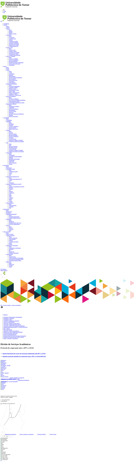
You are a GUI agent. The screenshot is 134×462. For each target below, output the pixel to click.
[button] (1, 460)
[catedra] (3, 388)
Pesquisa (4, 269)
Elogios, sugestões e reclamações (10, 338)
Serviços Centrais (13, 134)
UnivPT (5, 25)
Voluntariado (12, 160)
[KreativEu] (3, 385)
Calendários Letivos (7, 319)
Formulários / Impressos (8, 318)
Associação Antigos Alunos (15, 260)
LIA (10, 175)
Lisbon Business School (14, 101)
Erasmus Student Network (15, 218)
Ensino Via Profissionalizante (9, 334)
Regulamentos (12, 110)
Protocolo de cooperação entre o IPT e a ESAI (13, 337)
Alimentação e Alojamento (12, 245)
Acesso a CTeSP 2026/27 (9, 322)
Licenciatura (11, 73)
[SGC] (2, 384)
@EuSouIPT (9, 152)
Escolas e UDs (9, 47)
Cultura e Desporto (10, 235)
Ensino (4, 66)
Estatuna (11, 240)
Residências (11, 251)
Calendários (11, 107)
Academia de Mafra (13, 87)
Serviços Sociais (12, 111)
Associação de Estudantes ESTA (16, 259)
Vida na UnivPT (7, 231)
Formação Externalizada (11, 83)
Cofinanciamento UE (13, 46)
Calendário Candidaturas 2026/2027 (11, 321)
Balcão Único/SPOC (13, 116)
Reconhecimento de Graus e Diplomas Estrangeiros (14, 336)
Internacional (6, 209)
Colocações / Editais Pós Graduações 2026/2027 (14, 326)
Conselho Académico (13, 42)
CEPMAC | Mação (13, 93)
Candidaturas (6, 23)
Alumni (10, 164)
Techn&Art (11, 182)
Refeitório (11, 249)
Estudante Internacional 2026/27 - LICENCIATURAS (15, 327)
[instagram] (4, 437)
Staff (7, 142)
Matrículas (11, 112)
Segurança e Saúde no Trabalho (16, 140)
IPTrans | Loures (12, 88)
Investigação (6, 165)
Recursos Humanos (13, 61)
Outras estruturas (10, 203)
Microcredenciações (7, 329)
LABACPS (11, 192)
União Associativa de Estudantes (16, 258)
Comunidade (6, 117)
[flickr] (12, 437)
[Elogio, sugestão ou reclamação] (4, 376)
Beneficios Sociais (13, 147)
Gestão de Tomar (12, 51)
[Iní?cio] (15, 7)
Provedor (11, 125)
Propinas (11, 115)
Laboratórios (12, 65)
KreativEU (8, 213)
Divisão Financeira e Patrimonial (16, 62)
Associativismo (9, 254)
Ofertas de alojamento (14, 253)
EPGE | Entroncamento (14, 92)
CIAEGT (11, 189)
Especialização (12, 82)
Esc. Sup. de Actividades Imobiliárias (17, 100)
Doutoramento (12, 76)
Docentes (8, 130)
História (8, 28)
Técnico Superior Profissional (15, 77)
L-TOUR (11, 197)
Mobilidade (8, 219)
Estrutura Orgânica (41, 434)
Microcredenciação (13, 80)
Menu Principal (4, 270)
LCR (10, 194)
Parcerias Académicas (11, 96)
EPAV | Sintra (12, 91)
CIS (10, 190)
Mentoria (11, 157)
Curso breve (11, 81)
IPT (2, 21)
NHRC (10, 199)
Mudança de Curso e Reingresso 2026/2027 (13, 332)
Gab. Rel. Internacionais (14, 224)
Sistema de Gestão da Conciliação (16, 141)
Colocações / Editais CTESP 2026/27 (11, 323)
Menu (7, 26)
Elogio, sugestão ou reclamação (26, 434)
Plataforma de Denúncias (10, 434)
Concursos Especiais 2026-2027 (10, 333)
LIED (10, 195)
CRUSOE (11, 229)
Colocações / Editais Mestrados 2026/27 (12, 324)
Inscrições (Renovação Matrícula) (16, 114)
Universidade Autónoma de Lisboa (16, 102)
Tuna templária (12, 239)
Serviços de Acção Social (14, 63)
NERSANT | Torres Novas (15, 95)
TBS (10, 208)
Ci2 (10, 181)
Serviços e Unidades (10, 56)
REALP (8, 225)
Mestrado (11, 75)
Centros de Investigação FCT (12, 176)
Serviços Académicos (13, 60)
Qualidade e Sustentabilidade (15, 156)
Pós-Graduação (12, 78)
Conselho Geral (12, 38)
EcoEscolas (11, 161)
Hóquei (10, 244)
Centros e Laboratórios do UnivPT (13, 184)
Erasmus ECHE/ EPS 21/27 (15, 223)
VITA (10, 200)
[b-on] (2, 389)
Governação (9, 35)
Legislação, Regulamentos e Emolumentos (12, 317)
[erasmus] (3, 386)
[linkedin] (10, 437)
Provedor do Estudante (14, 43)
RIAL (10, 230)
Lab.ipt (10, 172)
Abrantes (11, 265)
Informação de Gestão (14, 45)
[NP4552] (3, 383)
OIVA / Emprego (12, 162)
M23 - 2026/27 (6, 328)
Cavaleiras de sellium (13, 241)
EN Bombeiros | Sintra (14, 90)
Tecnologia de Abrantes (14, 52)
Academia (11, 206)
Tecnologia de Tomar (13, 53)
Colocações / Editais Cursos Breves (11, 331)
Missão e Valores (12, 33)
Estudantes (8, 121)
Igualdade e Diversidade (14, 159)
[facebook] (2, 437)
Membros (5, 314)
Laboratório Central (10, 169)
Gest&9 (10, 201)
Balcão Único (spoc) (13, 129)
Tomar (10, 266)
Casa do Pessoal (12, 139)
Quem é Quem (52, 434)
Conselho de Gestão (13, 41)
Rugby (10, 243)
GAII (10, 174)
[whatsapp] (15, 437)
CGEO (10, 180)
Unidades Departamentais (14, 55)
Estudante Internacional (11, 214)
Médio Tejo (8, 261)
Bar (10, 250)
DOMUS (11, 191)
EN (4, 12)
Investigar (11, 137)
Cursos (7, 70)
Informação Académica (11, 103)
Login (4, 11)
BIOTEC (11, 187)
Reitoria (10, 40)
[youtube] (7, 437)
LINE (10, 196)
